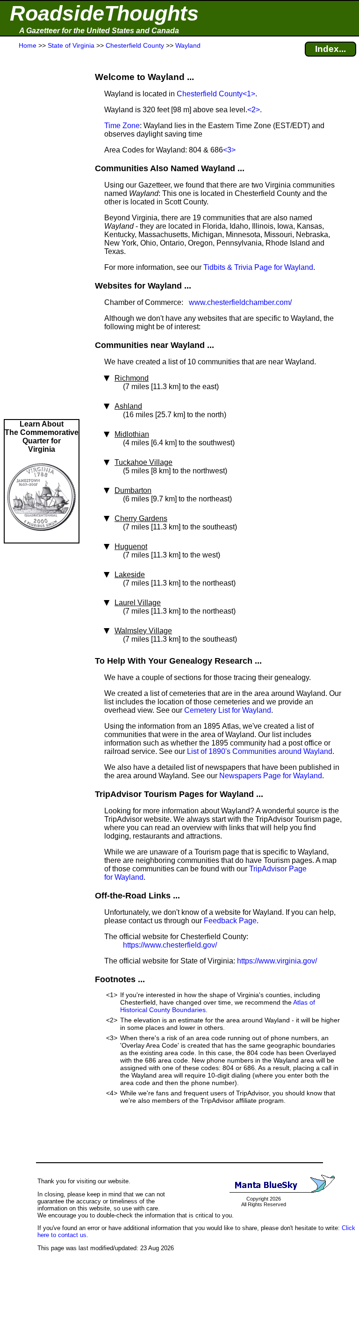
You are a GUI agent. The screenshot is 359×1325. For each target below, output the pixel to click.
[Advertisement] (41, 234)
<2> (253, 110)
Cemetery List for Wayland (227, 710)
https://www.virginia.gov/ (277, 961)
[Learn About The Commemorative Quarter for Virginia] (41, 538)
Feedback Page (230, 921)
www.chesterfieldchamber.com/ (240, 302)
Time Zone (122, 126)
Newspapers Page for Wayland (270, 776)
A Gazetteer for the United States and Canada (99, 31)
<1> (249, 94)
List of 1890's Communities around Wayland (259, 751)
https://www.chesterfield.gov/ (170, 945)
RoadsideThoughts (104, 13)
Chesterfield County (210, 94)
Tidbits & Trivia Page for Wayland (258, 267)
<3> (229, 150)
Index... (330, 49)
